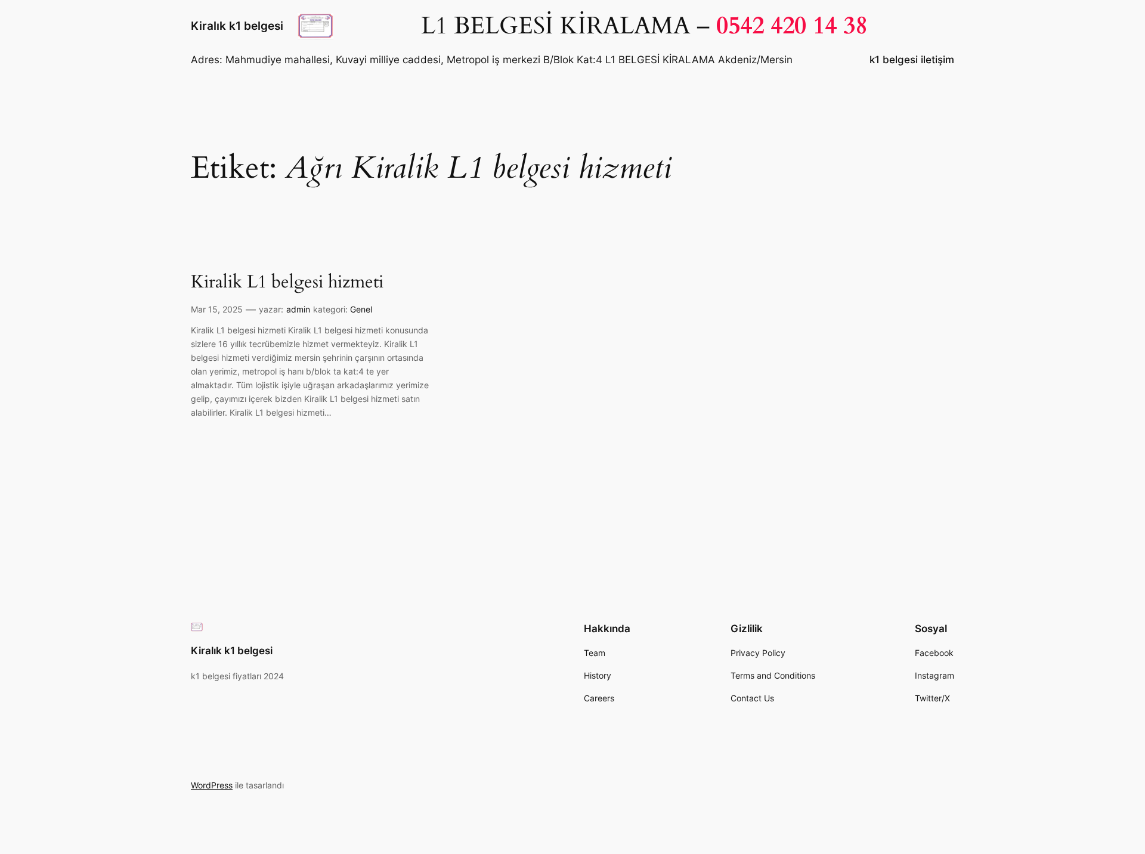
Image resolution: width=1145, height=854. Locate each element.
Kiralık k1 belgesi (237, 25)
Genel (361, 309)
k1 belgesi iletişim (911, 60)
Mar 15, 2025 (217, 309)
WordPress (212, 785)
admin (298, 309)
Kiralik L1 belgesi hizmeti (287, 282)
